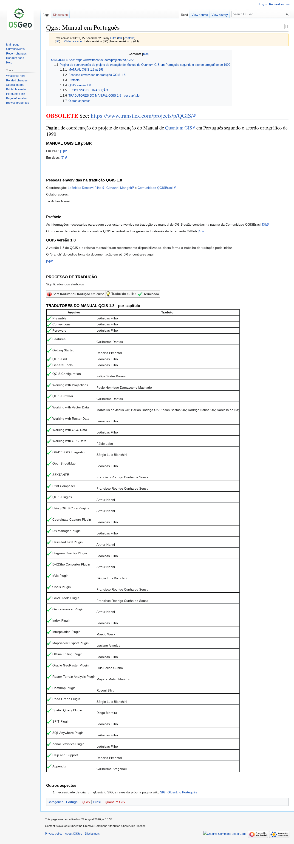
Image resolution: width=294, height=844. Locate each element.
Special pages (15, 84)
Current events (15, 49)
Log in (263, 4)
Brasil (97, 802)
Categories (55, 802)
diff (57, 41)
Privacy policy (53, 833)
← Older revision (71, 41)
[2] (62, 157)
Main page (13, 44)
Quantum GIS (178, 127)
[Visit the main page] (20, 18)
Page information (17, 98)
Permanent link (15, 93)
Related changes (17, 80)
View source (200, 15)
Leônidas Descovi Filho (85, 187)
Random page (15, 58)
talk (120, 38)
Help (9, 62)
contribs (129, 38)
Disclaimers (92, 833)
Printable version (16, 89)
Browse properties (17, 102)
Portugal (72, 802)
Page (45, 15)
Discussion (60, 15)
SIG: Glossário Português (178, 792)
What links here (15, 76)
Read (184, 15)
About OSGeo (73, 833)
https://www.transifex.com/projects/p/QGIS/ (142, 115)
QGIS (86, 802)
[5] (48, 261)
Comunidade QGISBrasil (155, 187)
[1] (62, 151)
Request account (279, 4)
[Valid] (49, 294)
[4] (199, 231)
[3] (264, 224)
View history (220, 15)
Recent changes (16, 53)
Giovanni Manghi (118, 187)
